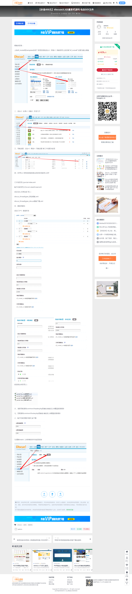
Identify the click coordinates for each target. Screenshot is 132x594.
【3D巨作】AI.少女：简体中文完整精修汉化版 (115, 231)
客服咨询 (70, 582)
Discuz (65, 13)
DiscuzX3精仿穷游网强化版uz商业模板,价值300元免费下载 (111, 180)
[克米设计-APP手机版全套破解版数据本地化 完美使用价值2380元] (100, 167)
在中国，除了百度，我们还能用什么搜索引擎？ (115, 238)
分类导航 (16, 563)
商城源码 (37, 563)
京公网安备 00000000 (71, 591)
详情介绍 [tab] (20, 23)
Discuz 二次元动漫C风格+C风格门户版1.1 (111, 174)
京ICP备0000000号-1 (60, 591)
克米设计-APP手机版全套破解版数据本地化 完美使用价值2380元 (111, 168)
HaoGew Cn (65, 589)
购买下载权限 (108, 70)
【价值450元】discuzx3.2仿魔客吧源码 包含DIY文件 (111, 160)
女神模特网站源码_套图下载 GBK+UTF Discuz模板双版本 (111, 187)
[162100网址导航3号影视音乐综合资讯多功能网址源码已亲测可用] (21, 555)
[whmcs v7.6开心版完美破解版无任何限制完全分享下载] (42, 555)
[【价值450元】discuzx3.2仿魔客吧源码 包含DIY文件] (100, 161)
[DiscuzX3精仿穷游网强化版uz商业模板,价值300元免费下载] (82, 555)
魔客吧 (30, 525)
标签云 (51, 582)
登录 (123, 3)
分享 (73, 529)
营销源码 (43, 563)
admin (20, 529)
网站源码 (57, 563)
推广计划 (70, 584)
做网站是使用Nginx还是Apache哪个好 (112, 242)
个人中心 (51, 580)
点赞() (87, 529)
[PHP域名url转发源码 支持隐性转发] (62, 555)
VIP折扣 (108, 57)
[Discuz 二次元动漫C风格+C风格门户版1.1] (100, 174)
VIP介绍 (69, 580)
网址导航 (51, 584)
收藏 (80, 529)
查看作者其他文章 (107, 38)
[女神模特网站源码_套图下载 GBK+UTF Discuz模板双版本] (100, 187)
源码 (25, 525)
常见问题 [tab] (32, 23)
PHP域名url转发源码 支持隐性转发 (62, 566)
